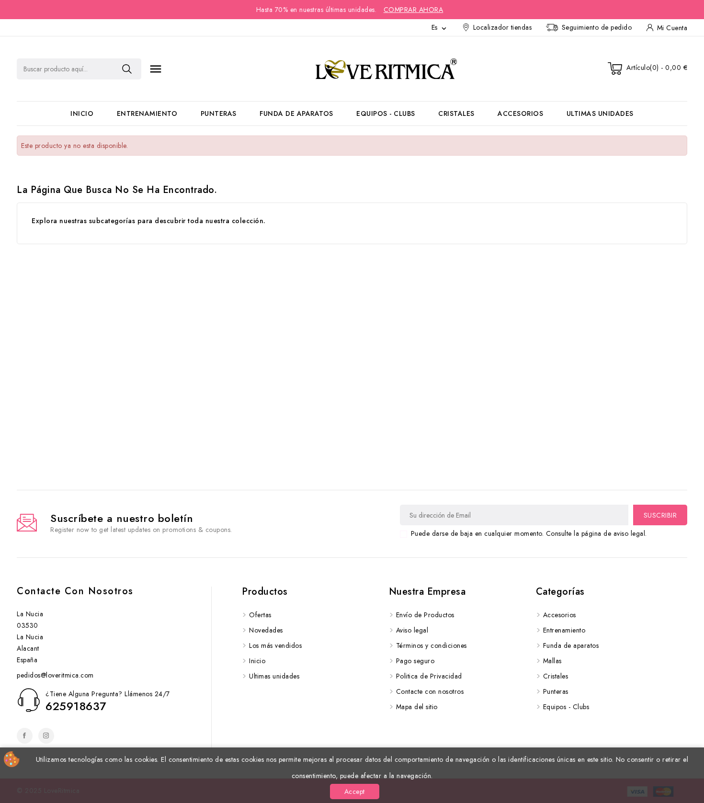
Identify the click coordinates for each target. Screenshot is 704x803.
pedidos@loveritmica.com (55, 675)
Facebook (25, 736)
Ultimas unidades (600, 113)
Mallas (552, 661)
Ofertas (260, 615)
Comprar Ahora (413, 9)
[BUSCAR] (127, 68)
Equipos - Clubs (385, 113)
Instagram (46, 736)
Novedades (266, 630)
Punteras (219, 113)
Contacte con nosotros (75, 591)
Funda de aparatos (296, 113)
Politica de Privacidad (429, 676)
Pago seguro (415, 661)
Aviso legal (412, 630)
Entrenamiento (147, 113)
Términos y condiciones (431, 645)
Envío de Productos (425, 615)
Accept (354, 791)
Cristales (456, 113)
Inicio (81, 113)
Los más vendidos (275, 645)
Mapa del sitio (417, 707)
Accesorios (520, 113)
